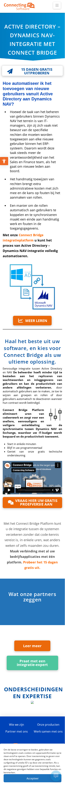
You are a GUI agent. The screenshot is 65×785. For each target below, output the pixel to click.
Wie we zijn (16, 725)
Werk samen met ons (48, 731)
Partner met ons (16, 731)
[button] (57, 5)
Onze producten (48, 725)
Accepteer (33, 778)
